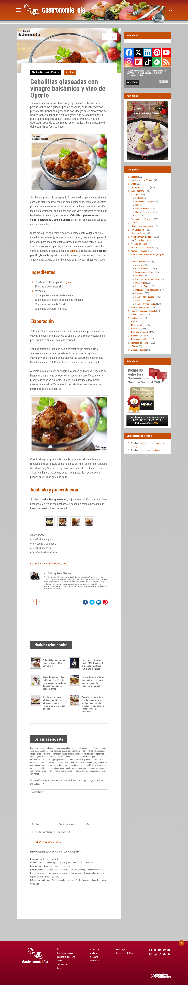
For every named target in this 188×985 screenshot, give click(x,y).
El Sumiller (139, 205)
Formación (135, 222)
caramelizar (36, 563)
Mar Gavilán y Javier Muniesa (45, 72)
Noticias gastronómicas (141, 247)
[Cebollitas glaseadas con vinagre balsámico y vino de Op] (49, 521)
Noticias (59, 949)
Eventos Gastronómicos (141, 219)
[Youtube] (168, 950)
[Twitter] (154, 950)
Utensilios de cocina (139, 343)
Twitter (138, 52)
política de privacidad (60, 832)
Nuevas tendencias (139, 251)
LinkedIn (147, 52)
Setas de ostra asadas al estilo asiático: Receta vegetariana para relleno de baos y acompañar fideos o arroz (54, 683)
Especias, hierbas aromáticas (147, 279)
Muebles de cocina (139, 244)
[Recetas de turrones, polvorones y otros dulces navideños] (105, 36)
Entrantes (139, 275)
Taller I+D (135, 321)
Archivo (93, 953)
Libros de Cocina (138, 233)
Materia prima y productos (142, 237)
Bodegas (139, 198)
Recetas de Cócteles (144, 180)
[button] (18, 9)
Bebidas (134, 177)
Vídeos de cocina (138, 350)
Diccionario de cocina (140, 187)
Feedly (156, 61)
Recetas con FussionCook (146, 297)
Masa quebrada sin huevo (149, 450)
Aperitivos (70, 72)
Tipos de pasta (141, 240)
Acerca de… (95, 949)
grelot (69, 282)
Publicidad (94, 960)
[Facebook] (150, 950)
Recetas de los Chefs (140, 307)
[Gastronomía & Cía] (54, 9)
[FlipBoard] (154, 954)
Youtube (166, 52)
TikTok (147, 61)
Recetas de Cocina (139, 261)
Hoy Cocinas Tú (137, 230)
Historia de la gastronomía (142, 226)
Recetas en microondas (145, 304)
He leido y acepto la (52, 832)
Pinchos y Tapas (142, 286)
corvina (73, 250)
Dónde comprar (137, 191)
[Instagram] (150, 954)
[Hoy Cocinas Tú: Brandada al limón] (113, 36)
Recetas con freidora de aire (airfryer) (147, 254)
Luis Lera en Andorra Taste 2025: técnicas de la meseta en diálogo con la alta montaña (92, 664)
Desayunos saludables (144, 272)
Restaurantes (136, 318)
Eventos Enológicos (143, 208)
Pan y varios (140, 283)
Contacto (94, 957)
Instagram (129, 62)
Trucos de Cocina (138, 335)
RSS (166, 61)
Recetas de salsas (143, 300)
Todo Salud (136, 328)
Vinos (137, 215)
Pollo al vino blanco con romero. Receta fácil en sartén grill (54, 663)
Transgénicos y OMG (140, 332)
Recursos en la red (139, 314)
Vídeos (134, 346)
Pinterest (156, 52)
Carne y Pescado (142, 268)
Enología (134, 194)
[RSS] (168, 954)
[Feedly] (164, 954)
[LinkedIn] (159, 950)
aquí (37, 883)
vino (63, 563)
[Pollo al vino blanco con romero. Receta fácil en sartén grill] (36, 663)
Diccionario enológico (144, 201)
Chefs (133, 184)
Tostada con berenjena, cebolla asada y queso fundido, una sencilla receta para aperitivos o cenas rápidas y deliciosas (92, 704)
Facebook (129, 52)
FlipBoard (138, 61)
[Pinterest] (164, 950)
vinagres (56, 563)
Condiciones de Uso (124, 953)
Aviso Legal (121, 949)
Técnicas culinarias (139, 325)
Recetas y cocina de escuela (143, 311)
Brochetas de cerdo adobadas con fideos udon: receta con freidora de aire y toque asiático (54, 703)
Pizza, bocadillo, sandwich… (147, 290)
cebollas (47, 563)
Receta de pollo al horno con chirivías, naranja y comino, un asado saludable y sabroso (93, 681)
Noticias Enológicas (143, 212)
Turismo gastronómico (140, 339)
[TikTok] (159, 954)
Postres (138, 293)
